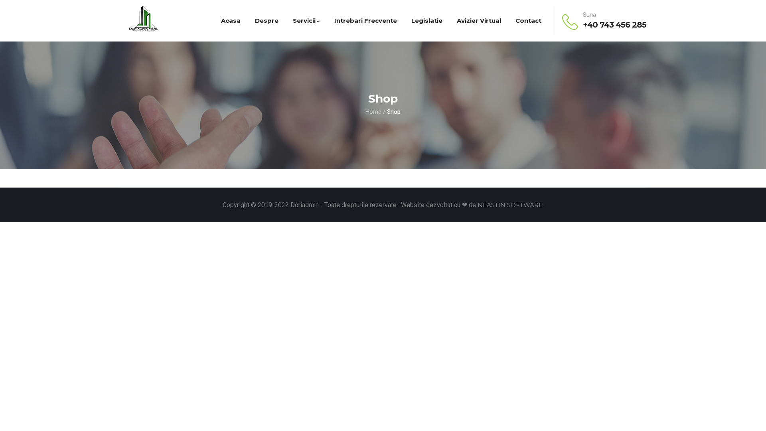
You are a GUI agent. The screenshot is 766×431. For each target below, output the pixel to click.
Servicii (304, 20)
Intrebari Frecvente (365, 20)
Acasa (231, 20)
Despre (266, 20)
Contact (528, 20)
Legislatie (426, 20)
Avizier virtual (479, 20)
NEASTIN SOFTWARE (510, 205)
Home (373, 111)
